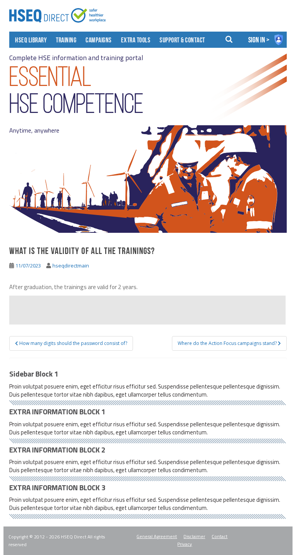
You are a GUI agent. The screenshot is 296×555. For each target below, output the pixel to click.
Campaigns (99, 40)
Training (66, 40)
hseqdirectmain (70, 265)
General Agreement (156, 536)
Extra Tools (136, 40)
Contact (219, 536)
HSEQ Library (31, 40)
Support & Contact (182, 40)
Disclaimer (194, 536)
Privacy (184, 544)
